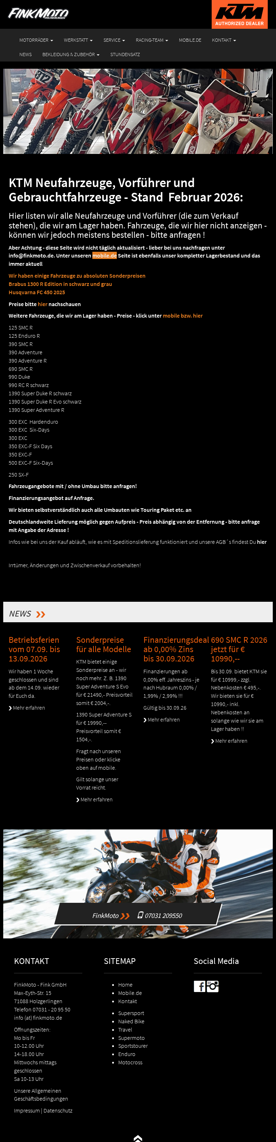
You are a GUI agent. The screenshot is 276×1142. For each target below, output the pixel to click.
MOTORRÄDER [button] (34, 40)
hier (262, 541)
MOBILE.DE (190, 40)
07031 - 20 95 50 (51, 1009)
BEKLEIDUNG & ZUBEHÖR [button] (69, 54)
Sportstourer (133, 1045)
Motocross (130, 1062)
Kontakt (127, 1001)
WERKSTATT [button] (76, 40)
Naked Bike (131, 1021)
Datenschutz (57, 1110)
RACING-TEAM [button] (150, 40)
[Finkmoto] (47, 9)
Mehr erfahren (28, 707)
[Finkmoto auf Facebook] (200, 985)
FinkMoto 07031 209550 (139, 906)
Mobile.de (130, 992)
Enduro (126, 1053)
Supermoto (131, 1037)
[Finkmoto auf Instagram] (213, 985)
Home (125, 984)
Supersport (131, 1012)
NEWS (25, 54)
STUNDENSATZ (125, 54)
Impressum (27, 1110)
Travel (125, 1029)
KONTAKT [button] (222, 40)
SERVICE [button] (112, 40)
